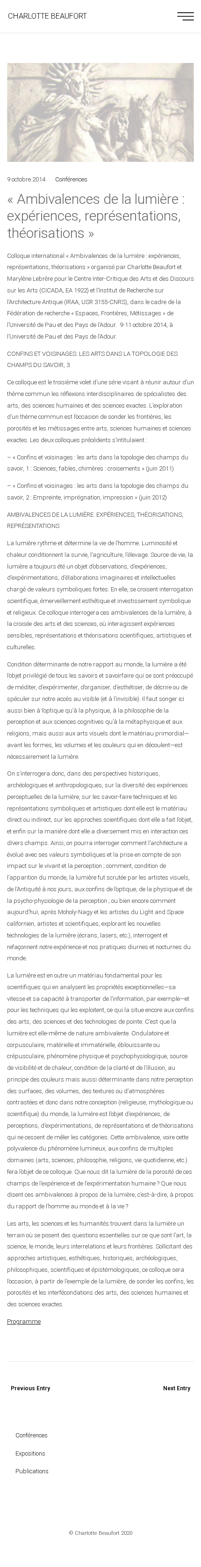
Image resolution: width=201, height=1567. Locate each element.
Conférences (71, 179)
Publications (32, 1471)
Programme (24, 1321)
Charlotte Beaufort (47, 16)
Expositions (30, 1453)
